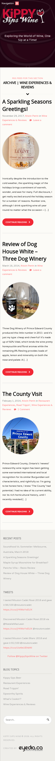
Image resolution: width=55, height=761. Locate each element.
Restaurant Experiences (16, 683)
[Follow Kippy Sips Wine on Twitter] (13, 58)
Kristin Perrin (32, 115)
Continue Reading (16, 222)
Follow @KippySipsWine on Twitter (27, 656)
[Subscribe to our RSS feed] (6, 58)
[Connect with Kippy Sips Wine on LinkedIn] (29, 58)
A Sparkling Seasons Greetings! (27, 105)
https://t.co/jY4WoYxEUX (17, 609)
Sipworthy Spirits (13, 693)
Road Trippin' (23, 405)
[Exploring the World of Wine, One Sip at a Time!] (27, 17)
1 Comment (24, 409)
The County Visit (22, 393)
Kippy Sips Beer (12, 677)
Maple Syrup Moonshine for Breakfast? (25, 562)
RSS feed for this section (27, 78)
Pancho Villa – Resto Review (19, 567)
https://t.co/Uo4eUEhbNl (17, 647)
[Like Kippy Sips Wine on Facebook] (21, 58)
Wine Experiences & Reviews (19, 704)
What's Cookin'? (12, 699)
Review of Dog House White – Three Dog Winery (24, 251)
